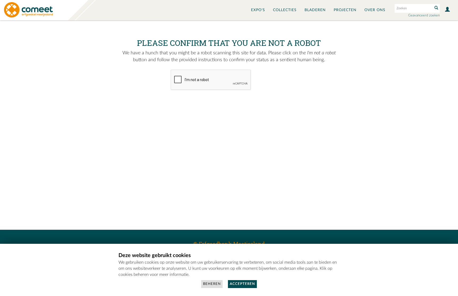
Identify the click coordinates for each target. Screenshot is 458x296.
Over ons (374, 10)
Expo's (258, 10)
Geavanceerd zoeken (424, 15)
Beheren (212, 284)
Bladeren (315, 10)
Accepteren (242, 284)
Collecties (285, 10)
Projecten (345, 10)
